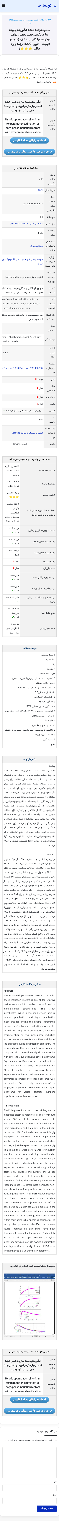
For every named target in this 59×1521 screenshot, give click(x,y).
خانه (47, 20)
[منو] (3, 7)
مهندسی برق (36, 246)
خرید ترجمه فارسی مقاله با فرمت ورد (28, 151)
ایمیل (54, 1494)
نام (55, 1482)
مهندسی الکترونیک (15, 260)
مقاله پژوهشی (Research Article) (26, 224)
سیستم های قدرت (34, 260)
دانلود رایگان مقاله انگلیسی (28, 140)
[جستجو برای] (55, 7)
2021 (40, 191)
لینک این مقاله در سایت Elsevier (27, 433)
